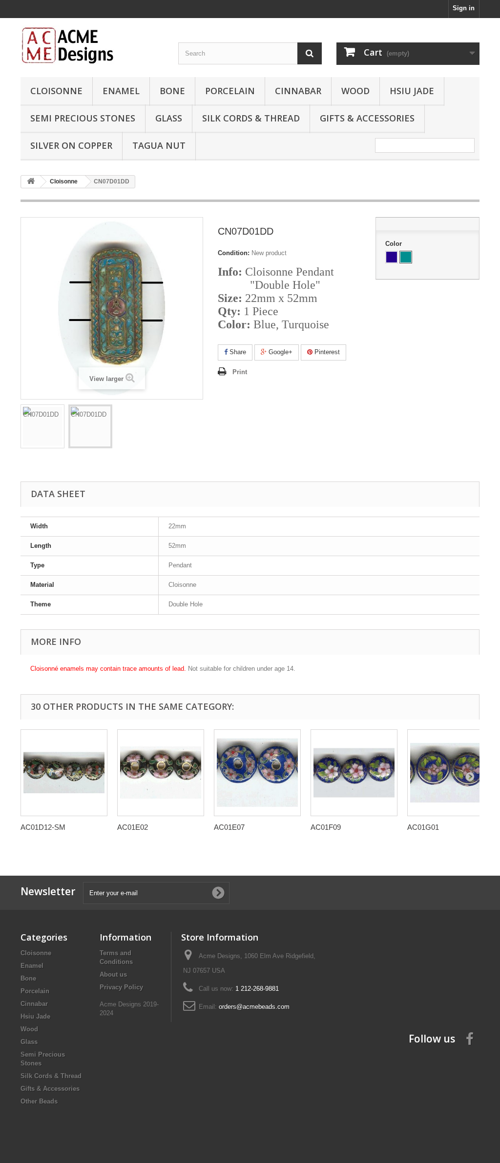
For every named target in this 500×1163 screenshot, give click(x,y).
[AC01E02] (160, 772)
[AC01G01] (450, 772)
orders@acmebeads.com (254, 1006)
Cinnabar (298, 91)
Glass (168, 118)
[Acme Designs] (92, 44)
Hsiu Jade (412, 91)
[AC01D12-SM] (64, 772)
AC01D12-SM (43, 827)
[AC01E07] (257, 772)
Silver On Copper (71, 145)
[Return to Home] (30, 182)
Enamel (121, 91)
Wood (355, 91)
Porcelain (230, 91)
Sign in (464, 8)
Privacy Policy (121, 987)
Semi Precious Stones (82, 118)
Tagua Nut (159, 145)
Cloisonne (56, 91)
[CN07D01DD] (42, 426)
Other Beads (39, 1101)
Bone (172, 91)
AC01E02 (132, 827)
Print (239, 372)
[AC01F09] (354, 772)
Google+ (279, 352)
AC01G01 (423, 827)
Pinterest (326, 352)
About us (113, 974)
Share (237, 352)
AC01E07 (229, 827)
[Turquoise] (405, 257)
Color (394, 243)
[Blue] (391, 257)
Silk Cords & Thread (251, 118)
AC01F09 (326, 827)
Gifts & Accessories (367, 118)
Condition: (234, 253)
